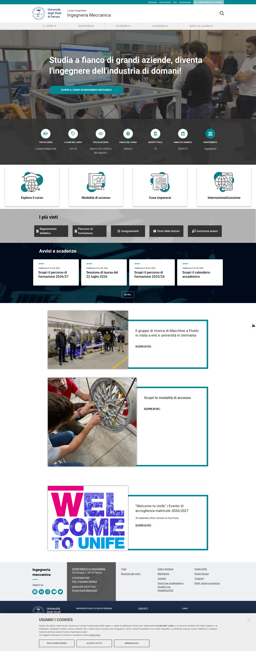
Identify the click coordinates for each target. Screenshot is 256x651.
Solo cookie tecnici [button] (57, 643)
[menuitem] (49, 26)
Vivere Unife (200, 569)
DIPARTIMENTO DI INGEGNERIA (88, 569)
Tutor (124, 569)
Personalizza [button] (132, 643)
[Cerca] (220, 13)
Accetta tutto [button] (94, 643)
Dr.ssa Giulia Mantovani (84, 590)
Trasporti (199, 578)
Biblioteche (163, 573)
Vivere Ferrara (201, 573)
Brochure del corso (130, 573)
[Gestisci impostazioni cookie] (253, 325)
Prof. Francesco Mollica (84, 581)
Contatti (162, 578)
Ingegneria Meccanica (89, 13)
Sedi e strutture (165, 569)
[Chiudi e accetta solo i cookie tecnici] (249, 620)
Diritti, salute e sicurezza (207, 583)
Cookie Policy (94, 635)
